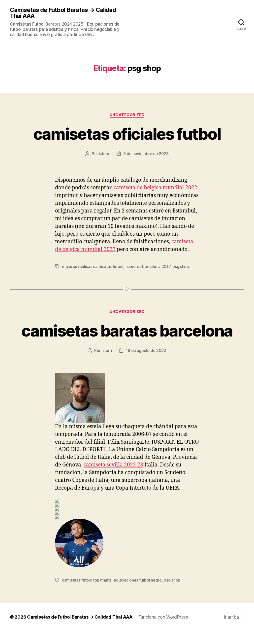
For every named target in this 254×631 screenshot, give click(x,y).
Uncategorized (127, 115)
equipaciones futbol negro (137, 580)
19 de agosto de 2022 (146, 350)
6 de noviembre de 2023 (146, 153)
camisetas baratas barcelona (126, 330)
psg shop (180, 266)
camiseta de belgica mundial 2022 (155, 187)
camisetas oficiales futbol (127, 133)
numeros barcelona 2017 (148, 266)
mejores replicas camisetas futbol (92, 266)
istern (104, 153)
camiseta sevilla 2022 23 (113, 465)
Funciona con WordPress (163, 617)
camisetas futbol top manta (87, 580)
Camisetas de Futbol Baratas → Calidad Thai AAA (63, 13)
